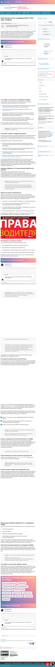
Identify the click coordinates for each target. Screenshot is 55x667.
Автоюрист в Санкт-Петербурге (46, 74)
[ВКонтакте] (30, 643)
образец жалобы (17, 339)
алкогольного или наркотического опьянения (11, 156)
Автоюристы (8, 12)
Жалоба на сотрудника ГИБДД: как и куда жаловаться (13, 655)
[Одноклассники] (31, 643)
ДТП (15, 12)
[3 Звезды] (11, 640)
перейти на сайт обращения (21, 457)
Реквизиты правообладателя (17, 663)
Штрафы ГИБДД (26, 12)
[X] (33, 643)
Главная (2, 12)
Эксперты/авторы (8, 663)
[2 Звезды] (7, 640)
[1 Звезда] (3, 640)
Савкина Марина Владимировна (47, 44)
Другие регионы (43, 75)
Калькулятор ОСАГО (44, 63)
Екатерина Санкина (14, 23)
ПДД (19, 12)
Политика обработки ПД (28, 663)
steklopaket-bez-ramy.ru (49, 132)
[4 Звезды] (16, 640)
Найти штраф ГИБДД (44, 64)
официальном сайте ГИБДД (11, 405)
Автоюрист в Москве (44, 73)
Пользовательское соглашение (38, 663)
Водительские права (36, 12)
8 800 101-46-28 (22, 7)
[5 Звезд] (20, 640)
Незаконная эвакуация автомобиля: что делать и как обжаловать (4, 658)
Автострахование (45, 12)
